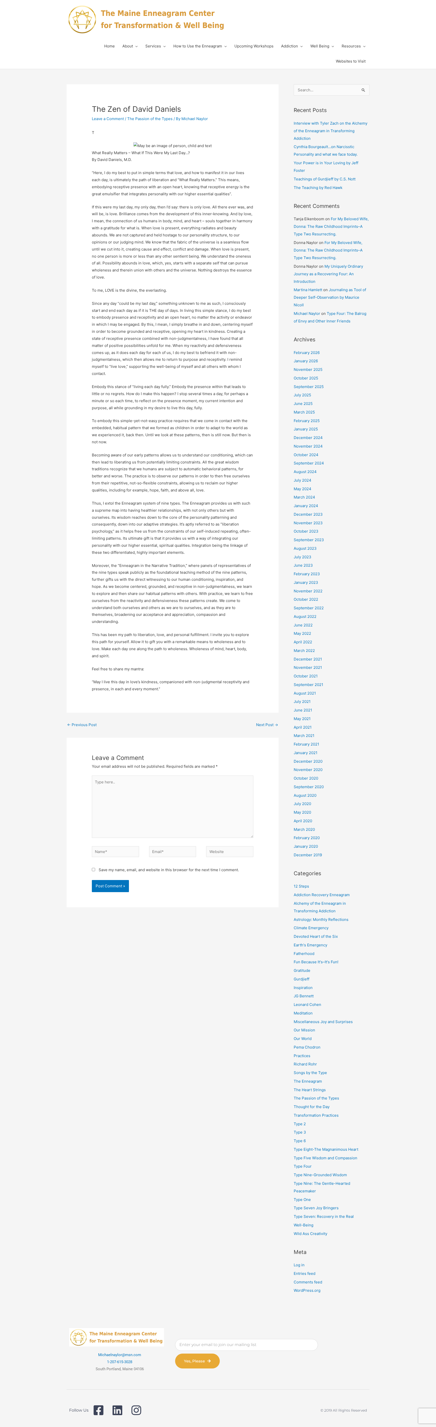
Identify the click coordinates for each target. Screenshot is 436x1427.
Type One (302, 1199)
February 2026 (307, 352)
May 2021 (302, 718)
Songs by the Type (310, 1072)
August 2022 (305, 616)
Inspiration (303, 987)
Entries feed (304, 1273)
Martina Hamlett (308, 289)
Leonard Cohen (307, 1004)
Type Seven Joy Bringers (316, 1207)
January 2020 (306, 846)
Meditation (303, 1013)
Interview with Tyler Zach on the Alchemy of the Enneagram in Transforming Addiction (330, 131)
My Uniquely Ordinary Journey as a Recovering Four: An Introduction (328, 274)
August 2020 (305, 795)
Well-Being (303, 1225)
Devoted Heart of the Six (316, 936)
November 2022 (308, 591)
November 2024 (308, 446)
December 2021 (308, 659)
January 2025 (306, 429)
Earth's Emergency (310, 945)
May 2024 (302, 488)
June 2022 (303, 625)
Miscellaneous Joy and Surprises (323, 1021)
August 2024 (305, 471)
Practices (302, 1055)
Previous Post (82, 724)
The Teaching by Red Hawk (318, 187)
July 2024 (302, 480)
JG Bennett (304, 996)
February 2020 (307, 837)
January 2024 (306, 505)
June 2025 (303, 403)
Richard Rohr (305, 1064)
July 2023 (302, 557)
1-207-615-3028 (119, 1362)
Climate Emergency (311, 927)
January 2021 (305, 752)
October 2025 (306, 378)
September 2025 (309, 386)
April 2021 (303, 727)
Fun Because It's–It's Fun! (316, 961)
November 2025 (308, 369)
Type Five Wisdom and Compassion (325, 1158)
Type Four (303, 1166)
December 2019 (308, 855)
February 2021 (306, 744)
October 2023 (306, 531)
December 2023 (308, 514)
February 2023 (307, 573)
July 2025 (302, 395)
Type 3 (300, 1132)
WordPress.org (307, 1290)
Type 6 (300, 1140)
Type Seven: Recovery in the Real (324, 1216)
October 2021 (306, 676)
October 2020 (306, 778)
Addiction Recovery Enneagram (322, 894)
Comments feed (308, 1282)
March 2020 (304, 829)
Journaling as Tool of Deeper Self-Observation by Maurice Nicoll (330, 297)
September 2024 (309, 463)
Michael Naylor (307, 313)
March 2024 (304, 497)
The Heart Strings (310, 1089)
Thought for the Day (312, 1106)
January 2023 (306, 582)
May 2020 (302, 812)
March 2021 (304, 735)
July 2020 (302, 803)
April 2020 (303, 820)
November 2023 (308, 522)
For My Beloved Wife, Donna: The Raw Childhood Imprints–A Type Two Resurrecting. (331, 226)
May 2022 (302, 633)
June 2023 (303, 565)
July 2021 (302, 701)
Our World (303, 1038)
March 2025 (304, 412)
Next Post (267, 724)
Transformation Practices (316, 1115)
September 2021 (308, 684)
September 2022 (309, 608)
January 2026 (306, 361)
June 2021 (303, 710)
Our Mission (304, 1030)
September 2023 (309, 539)
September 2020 (309, 786)
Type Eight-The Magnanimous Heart (326, 1149)
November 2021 (308, 667)
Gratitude (302, 970)
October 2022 (306, 599)
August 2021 (305, 693)
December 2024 (308, 437)
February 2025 (307, 420)
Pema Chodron (307, 1047)
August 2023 (305, 548)
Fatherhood (304, 953)
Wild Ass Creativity (310, 1233)
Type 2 (300, 1123)
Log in (299, 1265)
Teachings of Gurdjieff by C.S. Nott (325, 179)
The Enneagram (308, 1081)
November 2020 (308, 769)
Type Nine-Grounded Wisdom (320, 1174)
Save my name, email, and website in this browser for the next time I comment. (169, 869)
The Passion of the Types (150, 118)
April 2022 (303, 642)
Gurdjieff (301, 979)
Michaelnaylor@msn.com (119, 1355)
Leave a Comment (108, 118)
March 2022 (304, 650)
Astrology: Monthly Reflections (321, 919)
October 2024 (306, 454)
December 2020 (308, 761)
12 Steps (301, 886)
